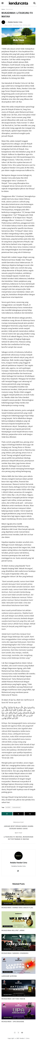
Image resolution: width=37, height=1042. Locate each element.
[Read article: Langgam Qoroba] (18, 965)
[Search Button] (34, 3)
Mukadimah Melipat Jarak (13, 930)
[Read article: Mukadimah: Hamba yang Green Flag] (18, 896)
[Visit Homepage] (18, 3)
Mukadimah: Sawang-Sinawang (15, 953)
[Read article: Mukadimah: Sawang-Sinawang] (18, 942)
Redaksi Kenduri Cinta (15, 22)
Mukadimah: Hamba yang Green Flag (17, 907)
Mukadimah (9, 9)
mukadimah (16, 807)
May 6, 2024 (8, 25)
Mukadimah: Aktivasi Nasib (13, 999)
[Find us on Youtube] (22, 1032)
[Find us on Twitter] (18, 1032)
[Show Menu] (2, 3)
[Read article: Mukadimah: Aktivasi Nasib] (18, 988)
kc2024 (8, 807)
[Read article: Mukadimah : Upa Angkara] (18, 1010)
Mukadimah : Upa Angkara (13, 1021)
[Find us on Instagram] (15, 1032)
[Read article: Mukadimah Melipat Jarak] (18, 919)
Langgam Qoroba (9, 976)
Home (3, 9)
